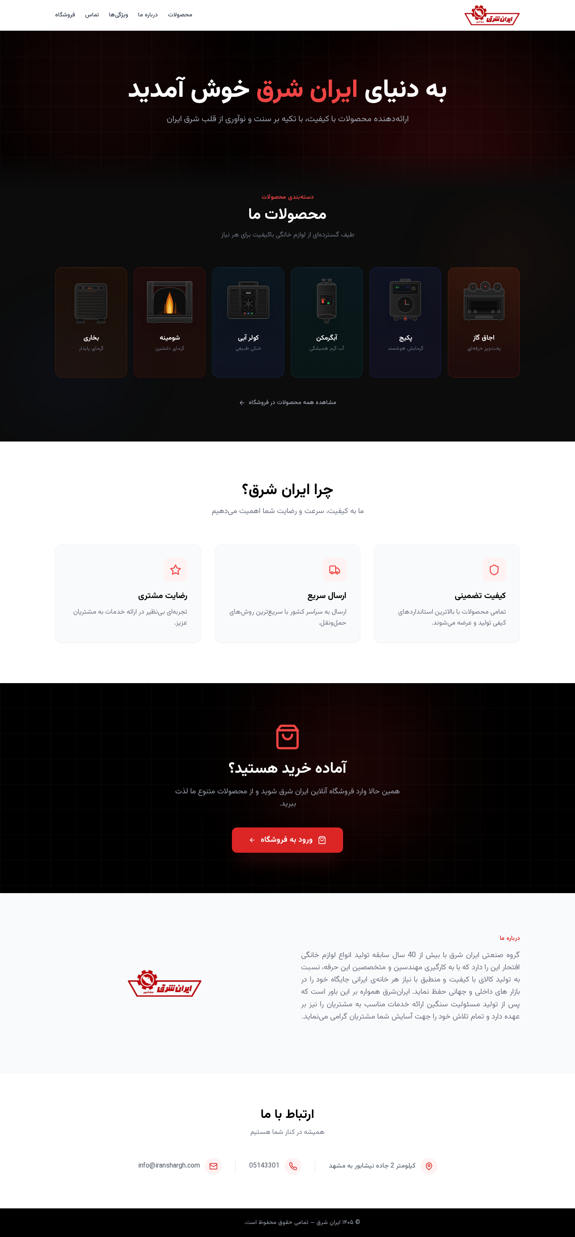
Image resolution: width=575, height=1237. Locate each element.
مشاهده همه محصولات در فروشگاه (292, 403)
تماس (92, 15)
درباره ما (148, 15)
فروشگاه (65, 15)
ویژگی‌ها (118, 15)
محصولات (180, 15)
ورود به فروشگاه (287, 840)
